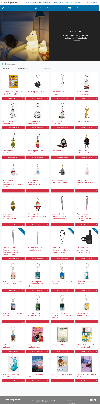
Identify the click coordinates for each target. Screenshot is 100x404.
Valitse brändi (79, 2)
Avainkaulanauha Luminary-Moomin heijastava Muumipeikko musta (61, 217)
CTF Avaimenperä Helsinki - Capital (62, 283)
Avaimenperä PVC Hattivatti (58, 93)
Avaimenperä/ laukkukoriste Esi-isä (60, 152)
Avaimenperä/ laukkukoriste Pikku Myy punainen (37, 216)
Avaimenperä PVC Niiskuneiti (58, 122)
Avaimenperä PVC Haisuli (37, 92)
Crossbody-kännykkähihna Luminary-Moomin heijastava (62, 250)
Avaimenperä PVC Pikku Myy (36, 152)
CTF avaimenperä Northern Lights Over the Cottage (61, 315)
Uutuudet (69, 2)
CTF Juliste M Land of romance (11, 375)
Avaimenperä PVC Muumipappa (9, 122)
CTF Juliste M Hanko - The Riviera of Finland (86, 346)
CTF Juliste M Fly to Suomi (61, 345)
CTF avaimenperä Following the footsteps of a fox (37, 284)
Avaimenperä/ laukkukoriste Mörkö (60, 181)
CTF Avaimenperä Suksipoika (9, 346)
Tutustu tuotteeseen (13, 98)
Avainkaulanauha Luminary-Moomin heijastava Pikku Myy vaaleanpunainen (11, 251)
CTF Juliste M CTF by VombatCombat (35, 346)
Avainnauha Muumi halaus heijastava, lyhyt (36, 249)
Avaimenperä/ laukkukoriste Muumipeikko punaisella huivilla (12, 183)
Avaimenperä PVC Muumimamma (83, 93)
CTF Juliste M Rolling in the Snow (87, 375)
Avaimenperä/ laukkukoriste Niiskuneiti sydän (86, 182)
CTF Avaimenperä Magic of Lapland (13, 314)
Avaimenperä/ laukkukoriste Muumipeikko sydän (35, 182)
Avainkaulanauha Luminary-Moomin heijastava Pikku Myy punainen (84, 217)
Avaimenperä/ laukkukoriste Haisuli (85, 152)
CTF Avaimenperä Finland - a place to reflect (12, 283)
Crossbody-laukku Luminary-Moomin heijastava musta (84, 250)
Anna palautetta (71, 400)
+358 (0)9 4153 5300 (41, 402)
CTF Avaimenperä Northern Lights (34, 314)
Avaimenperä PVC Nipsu (86, 121)
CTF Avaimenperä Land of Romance (86, 283)
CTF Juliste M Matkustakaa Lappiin (62, 375)
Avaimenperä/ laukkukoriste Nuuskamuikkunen (10, 216)
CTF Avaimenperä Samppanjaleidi (83, 314)
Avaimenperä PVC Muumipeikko (34, 122)
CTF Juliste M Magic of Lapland (36, 375)
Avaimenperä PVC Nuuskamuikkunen (10, 152)
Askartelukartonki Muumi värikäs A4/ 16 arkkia (12, 93)
